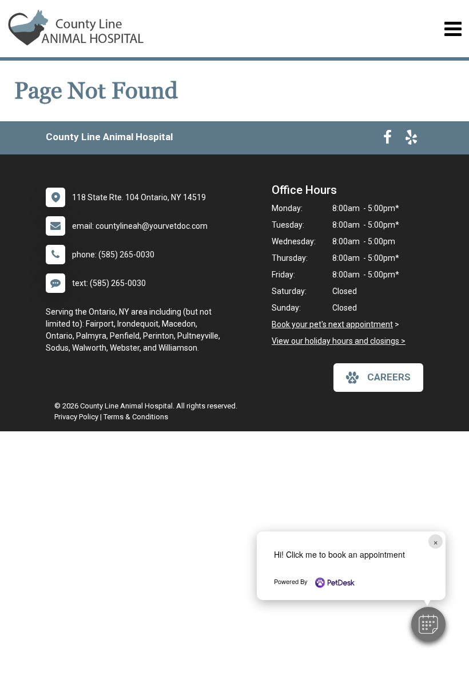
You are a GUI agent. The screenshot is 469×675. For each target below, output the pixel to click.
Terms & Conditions (136, 416)
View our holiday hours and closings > (339, 341)
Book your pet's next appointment (332, 324)
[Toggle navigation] (453, 29)
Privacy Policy (76, 416)
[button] (428, 624)
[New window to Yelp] (411, 139)
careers (389, 377)
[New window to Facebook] (387, 139)
